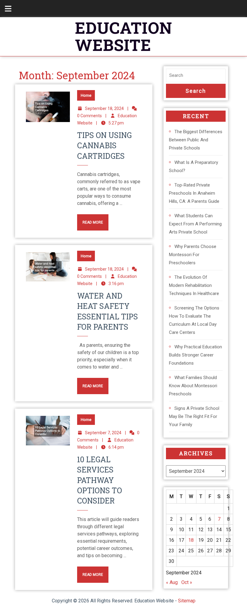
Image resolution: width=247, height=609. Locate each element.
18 (191, 540)
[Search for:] (196, 75)
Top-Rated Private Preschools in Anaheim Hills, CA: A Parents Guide (194, 193)
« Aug (172, 582)
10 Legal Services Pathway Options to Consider (99, 480)
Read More (90, 219)
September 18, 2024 (104, 108)
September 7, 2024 (103, 432)
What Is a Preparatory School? (193, 166)
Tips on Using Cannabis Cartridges (104, 145)
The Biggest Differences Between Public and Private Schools (195, 140)
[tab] (5, 8)
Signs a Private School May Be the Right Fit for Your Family (194, 416)
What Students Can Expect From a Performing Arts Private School (195, 224)
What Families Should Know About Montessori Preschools (193, 386)
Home (86, 95)
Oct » (186, 582)
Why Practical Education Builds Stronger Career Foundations (195, 355)
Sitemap (186, 601)
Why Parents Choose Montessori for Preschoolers (192, 254)
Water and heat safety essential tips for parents (107, 311)
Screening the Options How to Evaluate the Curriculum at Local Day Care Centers (194, 320)
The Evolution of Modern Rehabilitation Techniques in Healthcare (194, 285)
